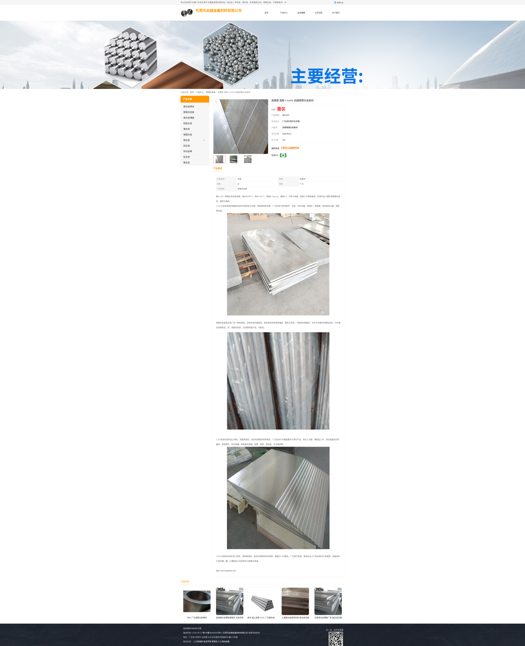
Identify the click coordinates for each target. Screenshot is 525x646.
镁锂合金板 (210, 92)
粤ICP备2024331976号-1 (212, 633)
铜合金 (186, 140)
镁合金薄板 (188, 118)
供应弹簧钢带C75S (328, 618)
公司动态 (318, 13)
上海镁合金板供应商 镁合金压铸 (197, 618)
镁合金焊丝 (188, 106)
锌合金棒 (187, 151)
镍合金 (186, 129)
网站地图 (225, 642)
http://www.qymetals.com (226, 571)
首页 (266, 13)
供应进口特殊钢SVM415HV (295, 618)
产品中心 (284, 13)
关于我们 (336, 13)
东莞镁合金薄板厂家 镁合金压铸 (229, 618)
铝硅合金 (187, 123)
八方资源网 (198, 642)
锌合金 (186, 146)
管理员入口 (216, 642)
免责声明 (207, 642)
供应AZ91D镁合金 (262, 618)
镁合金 (186, 162)
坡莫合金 (187, 134)
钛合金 (186, 157)
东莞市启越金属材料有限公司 (235, 633)
